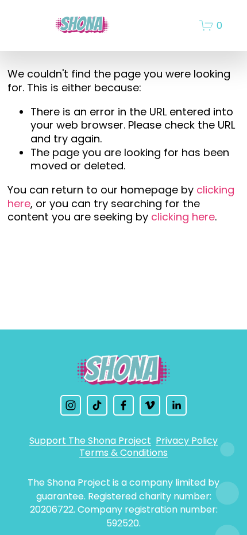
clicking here (183, 217)
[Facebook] (123, 405)
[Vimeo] (150, 405)
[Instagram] (70, 405)
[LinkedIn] (176, 405)
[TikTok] (97, 405)
